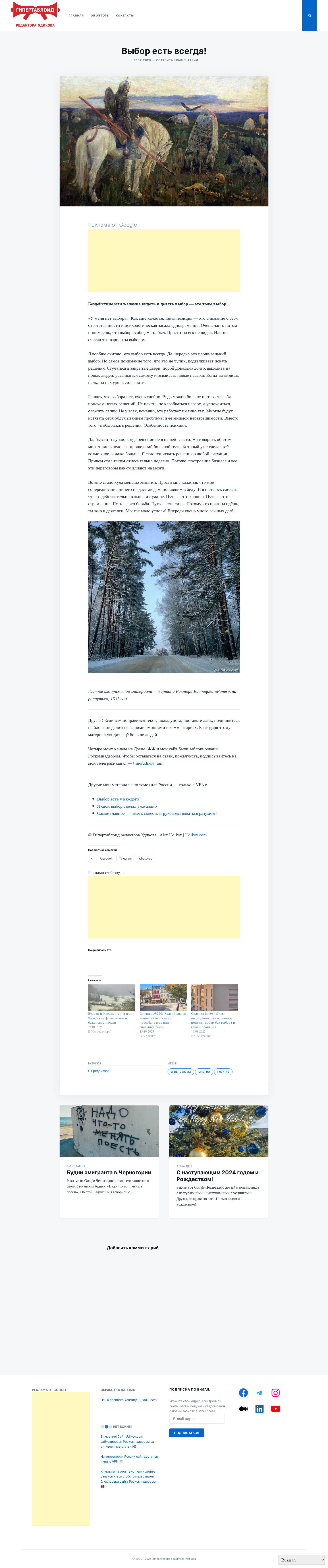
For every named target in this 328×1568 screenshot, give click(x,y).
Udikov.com (196, 835)
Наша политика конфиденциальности (129, 1400)
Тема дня (184, 1166)
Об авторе (100, 15)
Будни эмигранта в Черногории (109, 1172)
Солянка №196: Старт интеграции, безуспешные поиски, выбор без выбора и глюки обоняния (213, 1020)
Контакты (125, 15)
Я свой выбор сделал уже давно (127, 806)
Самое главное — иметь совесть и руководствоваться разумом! (157, 813)
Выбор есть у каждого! (119, 799)
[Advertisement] (164, 260)
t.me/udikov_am (147, 763)
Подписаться (186, 1433)
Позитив (223, 1071)
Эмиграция (76, 1166)
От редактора (99, 1071)
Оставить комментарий (177, 60)
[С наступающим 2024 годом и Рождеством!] (218, 1131)
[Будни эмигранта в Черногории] (109, 1131)
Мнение (204, 1071)
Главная (76, 15)
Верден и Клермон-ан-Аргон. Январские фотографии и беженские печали (111, 1018)
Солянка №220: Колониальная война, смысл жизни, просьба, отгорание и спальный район (163, 1020)
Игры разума (181, 1071)
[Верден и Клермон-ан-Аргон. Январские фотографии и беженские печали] (111, 997)
